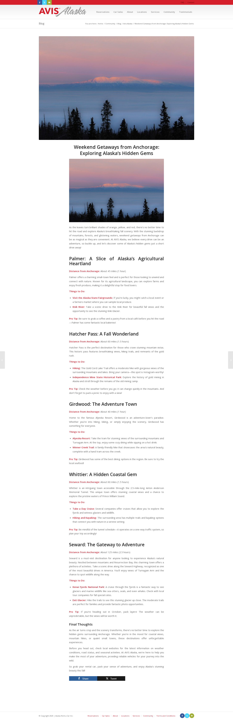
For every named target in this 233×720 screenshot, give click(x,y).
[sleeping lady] (116, 88)
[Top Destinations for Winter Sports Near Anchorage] (230, 360)
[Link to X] (44, 2)
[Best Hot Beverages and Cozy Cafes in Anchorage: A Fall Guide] (2, 360)
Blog (41, 23)
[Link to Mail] (49, 2)
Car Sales (106, 716)
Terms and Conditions (165, 716)
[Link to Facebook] (39, 2)
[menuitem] (182, 2)
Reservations (93, 716)
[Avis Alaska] (62, 12)
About (115, 716)
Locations (125, 716)
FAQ (182, 2)
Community (148, 716)
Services (136, 716)
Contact (191, 2)
